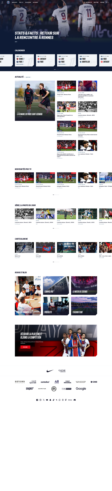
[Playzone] (25, 347)
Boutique (102, 2)
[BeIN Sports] (66, 388)
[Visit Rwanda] (67, 382)
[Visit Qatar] (33, 382)
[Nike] (50, 371)
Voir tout (28, 77)
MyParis (35, 2)
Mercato (14, 2)
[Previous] (16, 60)
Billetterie (96, 2)
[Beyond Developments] (20, 382)
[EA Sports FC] (54, 388)
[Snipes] (29, 388)
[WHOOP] (81, 382)
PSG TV (21, 2)
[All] (56, 382)
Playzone (28, 2)
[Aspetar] (42, 388)
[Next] (95, 60)
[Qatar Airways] (62, 371)
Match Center (19, 64)
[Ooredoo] (45, 382)
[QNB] (94, 382)
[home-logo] (8, 2)
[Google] (81, 388)
